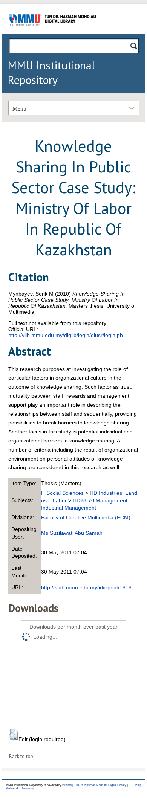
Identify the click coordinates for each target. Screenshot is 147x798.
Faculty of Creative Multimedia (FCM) (85, 517)
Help (138, 785)
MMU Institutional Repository (51, 72)
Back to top (21, 756)
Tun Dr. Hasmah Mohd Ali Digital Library (100, 785)
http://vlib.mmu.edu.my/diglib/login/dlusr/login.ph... (67, 335)
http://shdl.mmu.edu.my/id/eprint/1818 (86, 587)
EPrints (67, 785)
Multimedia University (20, 788)
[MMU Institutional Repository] (53, 33)
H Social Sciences (62, 493)
